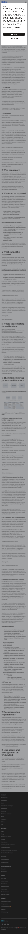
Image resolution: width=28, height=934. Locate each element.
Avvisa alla (14, 42)
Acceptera (14, 34)
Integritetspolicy (14, 29)
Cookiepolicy (18, 27)
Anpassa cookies (14, 38)
